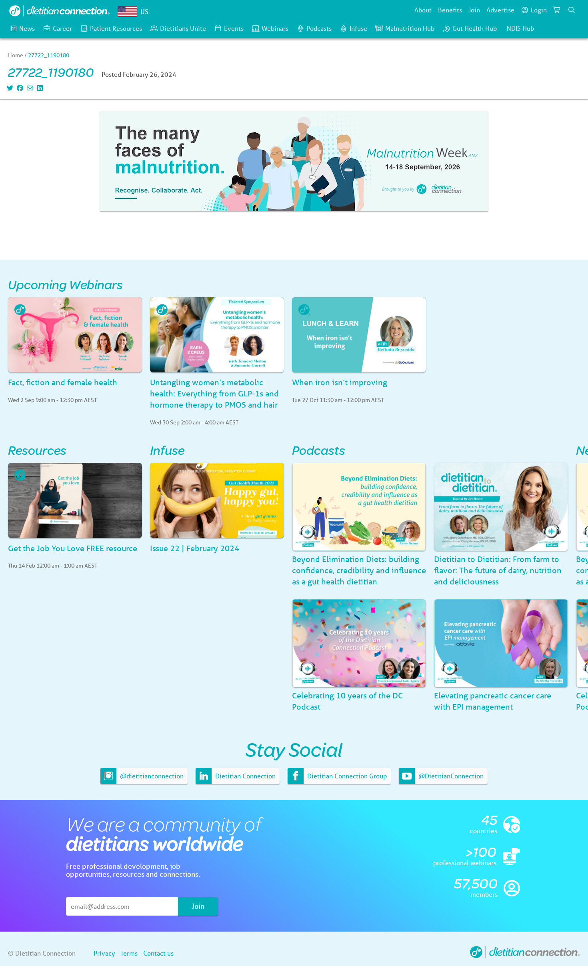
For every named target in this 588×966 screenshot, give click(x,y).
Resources (37, 450)
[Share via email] (29, 88)
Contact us (158, 953)
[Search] (572, 10)
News (27, 28)
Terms (129, 953)
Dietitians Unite (183, 28)
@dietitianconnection (151, 776)
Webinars (275, 28)
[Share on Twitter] (9, 88)
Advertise (500, 10)
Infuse (358, 28)
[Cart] (557, 10)
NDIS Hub (520, 28)
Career (62, 28)
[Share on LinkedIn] (39, 88)
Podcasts (319, 28)
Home (15, 55)
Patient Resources (116, 28)
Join (474, 10)
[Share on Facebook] (19, 88)
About (423, 10)
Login (539, 10)
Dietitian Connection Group (346, 776)
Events (234, 28)
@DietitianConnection (450, 776)
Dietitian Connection (245, 776)
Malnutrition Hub (409, 28)
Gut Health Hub (474, 28)
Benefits (450, 10)
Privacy (104, 953)
